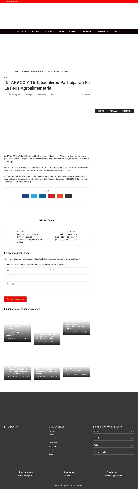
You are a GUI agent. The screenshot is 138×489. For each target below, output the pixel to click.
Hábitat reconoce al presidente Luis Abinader (75, 370)
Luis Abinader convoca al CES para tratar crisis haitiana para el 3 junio (46, 336)
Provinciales (103, 32)
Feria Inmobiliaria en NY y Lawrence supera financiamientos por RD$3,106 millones (29, 236)
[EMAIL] (68, 196)
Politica (35, 32)
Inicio (9, 32)
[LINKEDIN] (42, 196)
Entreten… (87, 32)
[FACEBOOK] (25, 196)
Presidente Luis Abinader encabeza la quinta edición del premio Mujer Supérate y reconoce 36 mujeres (17, 370)
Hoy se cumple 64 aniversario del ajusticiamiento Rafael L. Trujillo (75, 325)
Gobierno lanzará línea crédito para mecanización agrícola (46, 371)
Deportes (48, 32)
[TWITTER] (34, 196)
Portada (7, 77)
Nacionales (21, 32)
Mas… (116, 32)
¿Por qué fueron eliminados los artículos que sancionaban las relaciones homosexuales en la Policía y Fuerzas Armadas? (17, 330)
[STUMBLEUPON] (60, 196)
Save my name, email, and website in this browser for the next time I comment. (36, 264)
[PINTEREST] (51, 196)
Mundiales (73, 32)
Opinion (60, 32)
